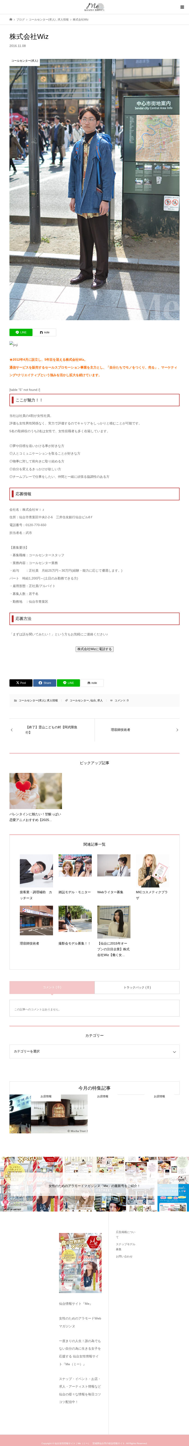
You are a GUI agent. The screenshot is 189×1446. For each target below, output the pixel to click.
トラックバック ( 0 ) (137, 987)
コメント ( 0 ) (52, 987)
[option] (37, 1114)
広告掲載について (125, 1234)
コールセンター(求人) (32, 700)
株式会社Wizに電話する (94, 649)
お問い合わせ (124, 1256)
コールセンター (79, 700)
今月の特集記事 (94, 1088)
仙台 (93, 700)
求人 (100, 700)
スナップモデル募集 (125, 1247)
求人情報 (52, 700)
